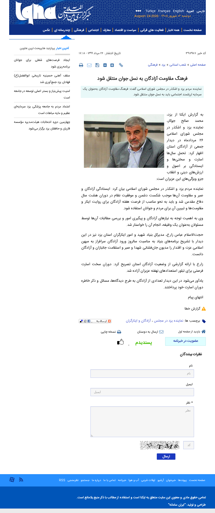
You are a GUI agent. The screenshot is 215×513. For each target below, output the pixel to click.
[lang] (139, 11)
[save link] (97, 65)
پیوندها (182, 480)
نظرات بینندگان (191, 355)
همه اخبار (174, 30)
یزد (163, 64)
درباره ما (96, 480)
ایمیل (189, 384)
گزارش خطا (192, 308)
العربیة (190, 11)
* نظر (189, 403)
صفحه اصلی (198, 64)
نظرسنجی (73, 480)
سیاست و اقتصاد (125, 30)
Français (164, 10)
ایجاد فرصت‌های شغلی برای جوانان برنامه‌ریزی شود (42, 63)
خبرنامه (122, 480)
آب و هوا (133, 480)
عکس (46, 30)
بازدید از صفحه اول (189, 331)
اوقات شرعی (148, 480)
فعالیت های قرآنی (152, 30)
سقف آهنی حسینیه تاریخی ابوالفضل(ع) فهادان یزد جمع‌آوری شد (42, 79)
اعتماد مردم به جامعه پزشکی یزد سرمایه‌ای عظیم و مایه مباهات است (42, 110)
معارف (107, 30)
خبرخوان (171, 480)
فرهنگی (79, 30)
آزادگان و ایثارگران (138, 321)
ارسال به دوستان (147, 331)
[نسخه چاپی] (81, 65)
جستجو (84, 480)
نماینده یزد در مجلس (168, 321)
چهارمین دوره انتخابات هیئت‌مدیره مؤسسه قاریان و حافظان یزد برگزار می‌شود (42, 125)
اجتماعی (93, 30)
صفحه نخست (193, 30)
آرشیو (160, 480)
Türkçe (150, 10)
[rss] (21, 479)
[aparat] (12, 481)
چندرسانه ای (62, 30)
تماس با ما (109, 480)
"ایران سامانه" (177, 504)
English (178, 10)
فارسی (201, 11)
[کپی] (121, 65)
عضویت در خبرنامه (185, 341)
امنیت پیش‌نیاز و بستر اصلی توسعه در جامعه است (42, 94)
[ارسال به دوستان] (89, 65)
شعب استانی (177, 64)
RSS (62, 480)
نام (191, 366)
